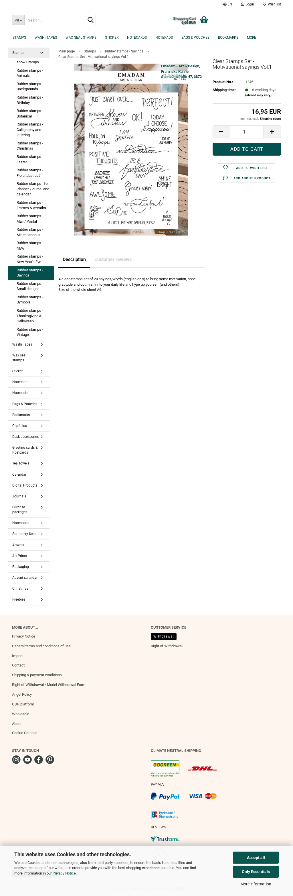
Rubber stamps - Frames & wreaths (31, 205)
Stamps (19, 38)
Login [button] (249, 4)
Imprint (17, 656)
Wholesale (20, 714)
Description (74, 259)
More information (255, 884)
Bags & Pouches (195, 38)
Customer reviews (113, 259)
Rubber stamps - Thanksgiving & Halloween (30, 315)
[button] (227, 4)
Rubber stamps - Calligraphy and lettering (30, 129)
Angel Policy (22, 694)
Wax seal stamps (81, 38)
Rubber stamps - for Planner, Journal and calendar (33, 188)
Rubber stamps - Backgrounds (30, 86)
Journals (19, 496)
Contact (18, 665)
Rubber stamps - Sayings (30, 273)
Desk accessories (25, 437)
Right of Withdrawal (167, 646)
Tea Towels (20, 463)
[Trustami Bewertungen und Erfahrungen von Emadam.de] (165, 838)
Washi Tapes (46, 38)
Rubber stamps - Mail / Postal (30, 218)
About (16, 723)
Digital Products (24, 485)
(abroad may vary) (258, 95)
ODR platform (23, 704)
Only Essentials (256, 871)
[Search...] (90, 20)
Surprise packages (19, 509)
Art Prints (19, 556)
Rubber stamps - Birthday (30, 100)
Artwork (18, 545)
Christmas (20, 589)
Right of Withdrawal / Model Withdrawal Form (48, 685)
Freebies (18, 599)
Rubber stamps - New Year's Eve (30, 259)
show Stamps (28, 62)
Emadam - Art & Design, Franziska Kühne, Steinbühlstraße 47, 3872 (181, 71)
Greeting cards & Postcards (24, 450)
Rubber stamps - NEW (30, 245)
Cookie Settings (24, 733)
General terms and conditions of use (41, 646)
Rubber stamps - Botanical (30, 113)
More (251, 38)
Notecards (137, 38)
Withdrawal (163, 636)
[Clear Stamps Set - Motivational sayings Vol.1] (131, 149)
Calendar (19, 474)
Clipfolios (19, 426)
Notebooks (20, 523)
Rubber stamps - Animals (30, 73)
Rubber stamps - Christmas (30, 146)
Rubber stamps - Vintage (30, 332)
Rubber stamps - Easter (30, 159)
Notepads (164, 38)
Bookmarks (228, 38)
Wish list (273, 4)
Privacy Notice (64, 873)
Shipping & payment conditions (37, 675)
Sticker (111, 38)
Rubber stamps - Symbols (30, 300)
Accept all (256, 857)
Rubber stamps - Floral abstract (30, 173)
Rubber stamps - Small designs (30, 286)
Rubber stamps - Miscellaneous (30, 232)
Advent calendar (24, 578)
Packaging (20, 567)
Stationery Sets (23, 534)
